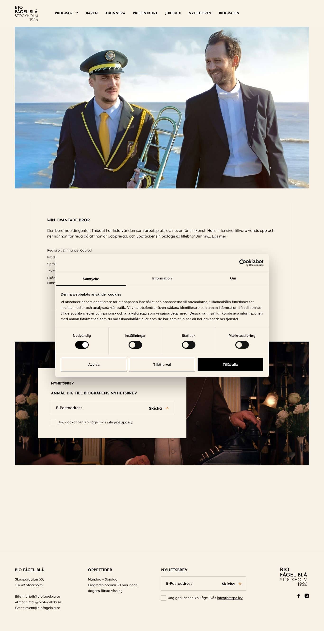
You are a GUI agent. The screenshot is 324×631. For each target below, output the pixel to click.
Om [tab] (233, 278)
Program (64, 13)
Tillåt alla (230, 365)
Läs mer (219, 236)
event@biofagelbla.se (42, 608)
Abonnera (115, 13)
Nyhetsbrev (200, 13)
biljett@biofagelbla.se (42, 596)
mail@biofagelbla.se (44, 602)
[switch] (135, 345)
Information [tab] (162, 278)
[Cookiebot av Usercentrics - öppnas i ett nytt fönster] (243, 262)
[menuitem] (68, 13)
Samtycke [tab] (91, 279)
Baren (92, 13)
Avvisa (93, 365)
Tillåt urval (162, 365)
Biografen (229, 13)
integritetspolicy (120, 422)
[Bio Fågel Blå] (26, 13)
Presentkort (145, 13)
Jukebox (173, 13)
